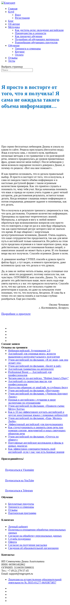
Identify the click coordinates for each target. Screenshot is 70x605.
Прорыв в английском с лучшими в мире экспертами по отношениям (32, 401)
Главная (12, 8)
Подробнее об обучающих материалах (37, 39)
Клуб (11, 11)
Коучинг (20, 51)
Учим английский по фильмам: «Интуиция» (34, 390)
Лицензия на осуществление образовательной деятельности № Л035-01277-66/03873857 (35, 581)
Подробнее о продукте (16, 313)
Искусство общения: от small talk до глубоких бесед (38, 387)
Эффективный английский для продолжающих (35, 424)
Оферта (12, 541)
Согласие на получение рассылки (27, 545)
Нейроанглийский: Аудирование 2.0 (29, 350)
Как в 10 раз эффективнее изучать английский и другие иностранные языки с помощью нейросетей (38, 414)
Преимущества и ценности (30, 33)
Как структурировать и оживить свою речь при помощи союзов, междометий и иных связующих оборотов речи (37, 430)
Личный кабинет (18, 526)
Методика (14, 27)
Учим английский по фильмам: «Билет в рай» (34, 365)
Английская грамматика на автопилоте (31, 369)
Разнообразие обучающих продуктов (36, 42)
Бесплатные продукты (21, 503)
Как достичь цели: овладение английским (39, 30)
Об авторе (14, 24)
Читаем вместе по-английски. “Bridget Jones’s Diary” (38, 378)
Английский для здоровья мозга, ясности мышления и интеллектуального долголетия (34, 355)
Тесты (11, 60)
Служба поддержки (19, 538)
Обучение (14, 45)
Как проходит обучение (28, 36)
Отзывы (13, 57)
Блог (11, 20)
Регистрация (22, 17)
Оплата (19, 54)
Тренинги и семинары (28, 48)
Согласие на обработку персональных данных (35, 535)
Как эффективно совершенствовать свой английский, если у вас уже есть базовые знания (36, 450)
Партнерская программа (22, 513)
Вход (18, 14)
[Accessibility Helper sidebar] (66, 4)
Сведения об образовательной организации (33, 548)
